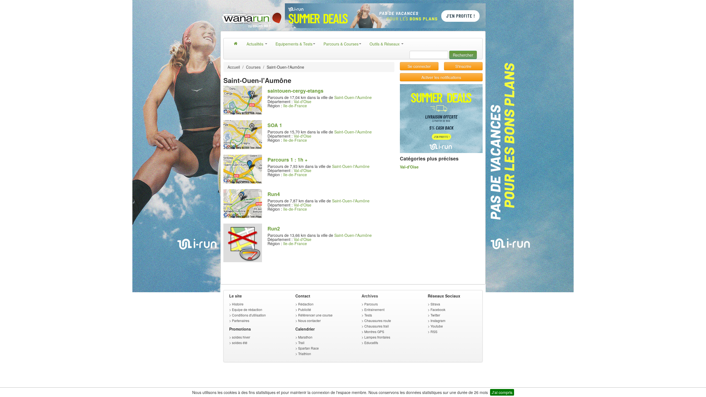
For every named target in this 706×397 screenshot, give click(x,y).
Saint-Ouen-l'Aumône (353, 97)
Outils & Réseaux (385, 44)
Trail (301, 342)
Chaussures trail (376, 326)
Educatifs (371, 342)
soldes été (239, 342)
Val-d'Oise (302, 101)
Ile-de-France (295, 105)
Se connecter (419, 66)
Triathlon (304, 353)
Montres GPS (374, 331)
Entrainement (374, 309)
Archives (370, 296)
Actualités (255, 44)
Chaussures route (377, 320)
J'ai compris (502, 392)
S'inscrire (463, 66)
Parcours (371, 304)
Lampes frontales (377, 337)
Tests (368, 315)
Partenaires (240, 320)
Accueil (234, 67)
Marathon (305, 337)
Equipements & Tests (294, 44)
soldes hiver (241, 337)
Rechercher (463, 55)
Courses (253, 67)
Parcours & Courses (341, 44)
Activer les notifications (441, 77)
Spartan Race (308, 348)
